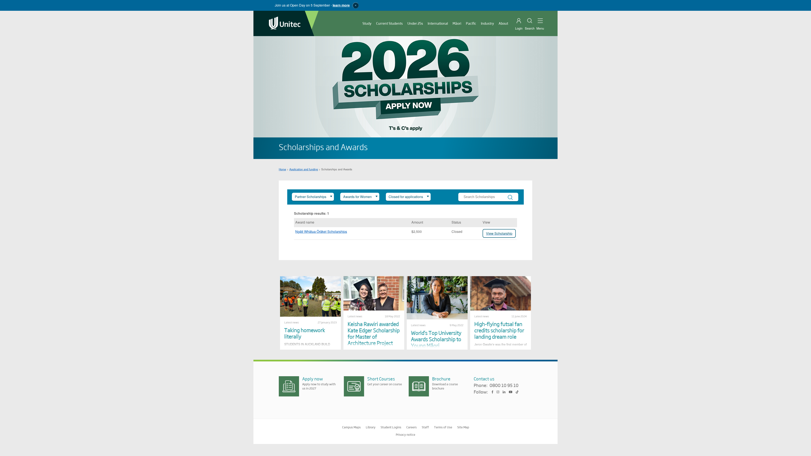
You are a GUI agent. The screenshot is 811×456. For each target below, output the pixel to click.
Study (366, 23)
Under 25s (415, 23)
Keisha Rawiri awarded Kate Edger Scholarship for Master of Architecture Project (374, 333)
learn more (341, 5)
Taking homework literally (304, 333)
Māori (457, 23)
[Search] (510, 197)
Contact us (484, 378)
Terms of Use (443, 427)
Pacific (471, 23)
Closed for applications (406, 196)
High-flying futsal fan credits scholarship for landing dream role (499, 330)
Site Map (463, 427)
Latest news (291, 322)
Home (282, 169)
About (503, 23)
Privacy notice (405, 434)
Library (371, 427)
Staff (425, 427)
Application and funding (303, 169)
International (438, 23)
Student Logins (391, 427)
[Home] (285, 23)
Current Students (389, 23)
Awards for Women (357, 196)
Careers (411, 427)
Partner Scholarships (310, 196)
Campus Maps (351, 427)
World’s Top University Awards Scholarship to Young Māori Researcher (436, 342)
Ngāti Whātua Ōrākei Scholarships (321, 231)
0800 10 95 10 (504, 385)
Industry (487, 23)
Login (519, 28)
